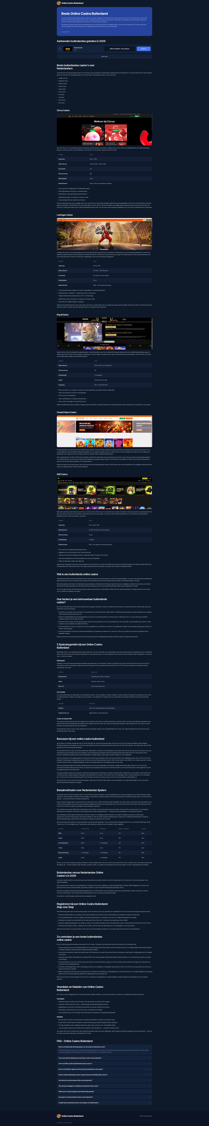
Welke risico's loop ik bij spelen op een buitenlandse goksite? (76, 1091)
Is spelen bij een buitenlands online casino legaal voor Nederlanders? (79, 1103)
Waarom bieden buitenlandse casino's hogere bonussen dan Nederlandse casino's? (83, 1075)
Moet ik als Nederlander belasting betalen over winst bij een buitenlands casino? (82, 1047)
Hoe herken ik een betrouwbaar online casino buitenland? (75, 1080)
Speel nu (143, 49)
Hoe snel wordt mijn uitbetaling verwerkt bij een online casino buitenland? (80, 1058)
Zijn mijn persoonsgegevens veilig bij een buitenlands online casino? (78, 1086)
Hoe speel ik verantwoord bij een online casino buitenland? (76, 1097)
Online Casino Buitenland (145, 1116)
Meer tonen (105, 56)
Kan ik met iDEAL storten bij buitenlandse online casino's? (75, 1063)
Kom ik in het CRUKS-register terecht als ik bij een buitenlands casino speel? (81, 1069)
